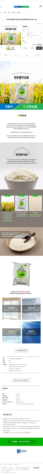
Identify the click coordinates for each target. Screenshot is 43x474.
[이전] (2, 48)
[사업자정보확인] (26, 468)
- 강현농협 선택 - (24, 42)
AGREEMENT (10, 464)
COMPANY (5, 464)
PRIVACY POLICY (16, 464)
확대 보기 (2, 44)
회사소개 (18, 12)
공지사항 (13, 12)
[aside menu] (1, 6)
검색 (41, 6)
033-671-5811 (4, 468)
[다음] (20, 48)
